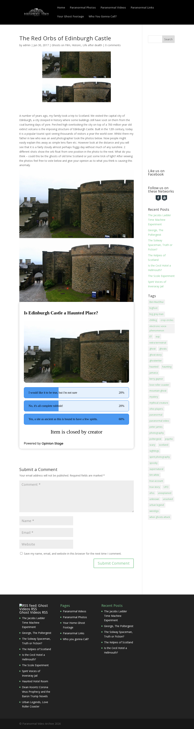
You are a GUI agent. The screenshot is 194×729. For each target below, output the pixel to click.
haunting (166, 366)
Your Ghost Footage (70, 16)
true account (156, 481)
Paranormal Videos (113, 7)
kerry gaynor (156, 378)
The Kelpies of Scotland (36, 649)
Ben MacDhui (156, 302)
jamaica (153, 372)
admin (27, 45)
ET (150, 336)
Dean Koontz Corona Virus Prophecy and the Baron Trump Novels (36, 691)
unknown (154, 499)
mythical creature (158, 402)
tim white (154, 474)
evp (158, 336)
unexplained (164, 493)
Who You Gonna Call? (103, 16)
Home (61, 7)
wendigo (154, 511)
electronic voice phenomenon (157, 328)
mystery (153, 396)
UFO (166, 487)
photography (156, 432)
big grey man (156, 314)
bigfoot (153, 308)
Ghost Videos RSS (33, 612)
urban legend (156, 505)
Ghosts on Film (61, 45)
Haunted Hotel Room (35, 681)
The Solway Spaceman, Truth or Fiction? (160, 245)
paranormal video (159, 420)
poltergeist (155, 439)
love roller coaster (159, 384)
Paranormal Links (142, 7)
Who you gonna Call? (76, 639)
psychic (169, 439)
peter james (155, 426)
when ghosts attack (159, 517)
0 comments (113, 45)
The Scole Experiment (161, 276)
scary (152, 444)
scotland (163, 444)
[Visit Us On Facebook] (158, 200)
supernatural (156, 469)
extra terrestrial (157, 342)
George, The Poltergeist (36, 633)
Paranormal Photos (83, 7)
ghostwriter (155, 360)
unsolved (168, 499)
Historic (76, 45)
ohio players (156, 408)
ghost (152, 348)
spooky (153, 463)
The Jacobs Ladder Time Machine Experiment (159, 219)
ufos (151, 493)
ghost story (155, 354)
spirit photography (159, 457)
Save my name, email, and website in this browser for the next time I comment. (72, 553)
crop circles (167, 320)
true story (154, 487)
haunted (153, 366)
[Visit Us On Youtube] (164, 200)
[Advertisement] (171, 105)
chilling (153, 320)
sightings (154, 450)
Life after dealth (92, 45)
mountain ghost (157, 390)
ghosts (163, 348)
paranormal (155, 414)
